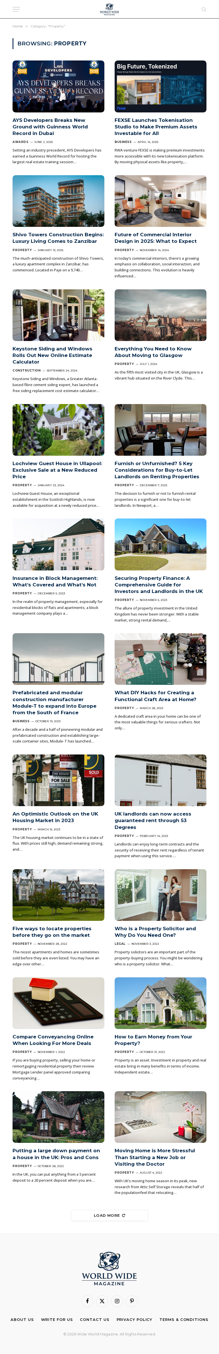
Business (123, 142)
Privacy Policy (135, 1319)
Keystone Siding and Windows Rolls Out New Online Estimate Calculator (52, 355)
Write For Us (57, 1319)
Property (22, 250)
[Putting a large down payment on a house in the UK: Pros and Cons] (58, 1117)
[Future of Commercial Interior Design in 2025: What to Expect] (160, 201)
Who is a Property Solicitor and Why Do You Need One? (155, 932)
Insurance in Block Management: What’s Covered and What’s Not (55, 581)
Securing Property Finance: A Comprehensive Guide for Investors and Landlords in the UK (159, 584)
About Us (22, 1319)
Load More (107, 1215)
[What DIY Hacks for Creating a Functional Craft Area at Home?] (160, 659)
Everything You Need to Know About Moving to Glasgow (153, 352)
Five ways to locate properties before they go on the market (52, 932)
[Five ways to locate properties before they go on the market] (58, 895)
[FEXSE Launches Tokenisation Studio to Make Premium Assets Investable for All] (160, 86)
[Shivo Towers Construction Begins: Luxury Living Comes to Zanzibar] (58, 201)
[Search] (203, 9)
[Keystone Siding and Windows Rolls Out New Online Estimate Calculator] (58, 315)
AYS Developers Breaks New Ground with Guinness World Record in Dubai (50, 126)
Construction (26, 370)
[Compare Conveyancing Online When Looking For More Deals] (58, 1003)
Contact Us (94, 1319)
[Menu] (16, 9)
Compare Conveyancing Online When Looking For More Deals (53, 1040)
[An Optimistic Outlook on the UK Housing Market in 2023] (58, 780)
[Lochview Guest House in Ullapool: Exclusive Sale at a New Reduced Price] (58, 430)
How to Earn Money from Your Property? (153, 1040)
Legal (120, 944)
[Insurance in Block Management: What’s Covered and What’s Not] (58, 544)
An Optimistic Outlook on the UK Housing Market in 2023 (55, 817)
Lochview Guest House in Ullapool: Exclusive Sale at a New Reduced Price (57, 470)
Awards (20, 142)
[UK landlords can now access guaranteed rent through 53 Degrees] (160, 780)
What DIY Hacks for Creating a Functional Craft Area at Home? (155, 696)
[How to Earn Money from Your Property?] (160, 1003)
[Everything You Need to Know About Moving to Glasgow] (160, 315)
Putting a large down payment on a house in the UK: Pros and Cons (56, 1154)
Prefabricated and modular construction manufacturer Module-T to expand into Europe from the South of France (54, 702)
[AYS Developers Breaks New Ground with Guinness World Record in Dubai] (58, 86)
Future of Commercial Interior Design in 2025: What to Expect (156, 238)
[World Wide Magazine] (109, 9)
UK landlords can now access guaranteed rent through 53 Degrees (153, 820)
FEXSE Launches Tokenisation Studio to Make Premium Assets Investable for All (156, 126)
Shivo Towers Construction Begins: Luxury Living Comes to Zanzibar (58, 238)
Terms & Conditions (183, 1319)
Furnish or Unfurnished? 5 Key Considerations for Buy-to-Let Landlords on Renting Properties (157, 470)
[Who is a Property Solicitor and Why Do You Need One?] (160, 895)
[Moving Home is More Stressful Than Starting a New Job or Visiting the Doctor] (160, 1117)
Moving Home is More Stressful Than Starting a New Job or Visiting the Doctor (155, 1157)
